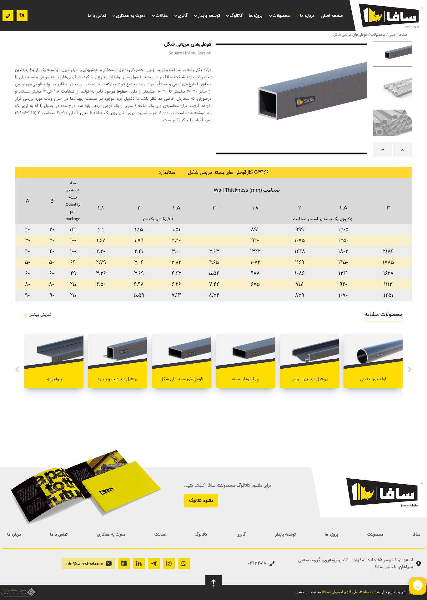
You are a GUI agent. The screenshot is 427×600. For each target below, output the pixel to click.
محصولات (281, 15)
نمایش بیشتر (40, 315)
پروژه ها (256, 15)
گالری (241, 534)
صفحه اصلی (332, 15)
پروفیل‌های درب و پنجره (118, 379)
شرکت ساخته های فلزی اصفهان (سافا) (350, 592)
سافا (416, 534)
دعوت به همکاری (131, 15)
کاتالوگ (201, 534)
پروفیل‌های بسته (245, 379)
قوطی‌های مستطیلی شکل (181, 379)
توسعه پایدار (285, 534)
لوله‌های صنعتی (373, 379)
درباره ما (307, 15)
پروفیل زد (54, 379)
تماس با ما (97, 15)
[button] (402, 149)
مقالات (160, 534)
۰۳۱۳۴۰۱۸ (257, 563)
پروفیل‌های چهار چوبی (309, 379)
